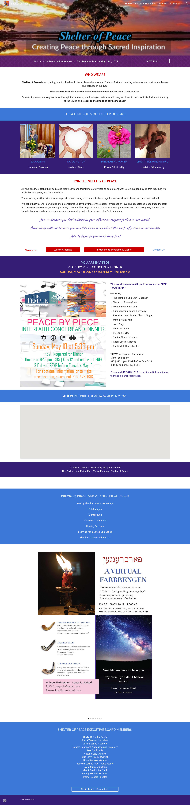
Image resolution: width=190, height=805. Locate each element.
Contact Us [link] (176, 3)
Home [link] (128, 3)
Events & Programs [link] (145, 3)
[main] (75, 61)
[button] (187, 4)
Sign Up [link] (163, 3)
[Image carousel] (95, 633)
